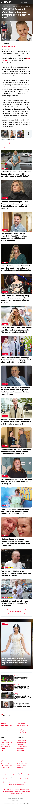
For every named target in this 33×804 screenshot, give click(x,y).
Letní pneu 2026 (21, 758)
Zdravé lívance (20, 744)
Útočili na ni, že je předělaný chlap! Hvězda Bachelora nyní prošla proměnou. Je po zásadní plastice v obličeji (15, 299)
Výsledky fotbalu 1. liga (6, 742)
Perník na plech (20, 750)
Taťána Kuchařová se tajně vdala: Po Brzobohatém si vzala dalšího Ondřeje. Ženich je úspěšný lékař (16, 174)
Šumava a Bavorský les (6, 761)
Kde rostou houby (6, 774)
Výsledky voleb (4, 727)
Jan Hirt (19, 727)
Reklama (12, 789)
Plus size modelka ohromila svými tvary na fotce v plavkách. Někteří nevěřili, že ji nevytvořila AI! (15, 511)
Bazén (10, 777)
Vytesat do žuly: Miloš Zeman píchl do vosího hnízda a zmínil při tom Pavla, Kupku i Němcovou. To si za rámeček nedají (15, 390)
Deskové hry (20, 782)
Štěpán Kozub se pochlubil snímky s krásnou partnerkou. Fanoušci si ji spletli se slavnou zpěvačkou (16, 422)
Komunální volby (5, 732)
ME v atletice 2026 (5, 746)
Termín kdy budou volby (6, 729)
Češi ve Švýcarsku (5, 763)
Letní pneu (14, 782)
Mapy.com (16, 773)
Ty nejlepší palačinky (22, 740)
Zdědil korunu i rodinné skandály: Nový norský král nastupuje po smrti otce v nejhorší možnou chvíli (16, 360)
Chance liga (3, 740)
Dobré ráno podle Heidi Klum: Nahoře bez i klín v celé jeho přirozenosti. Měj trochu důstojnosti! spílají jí (16, 330)
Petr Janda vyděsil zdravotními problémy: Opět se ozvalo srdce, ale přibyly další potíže (16, 573)
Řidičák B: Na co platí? (22, 763)
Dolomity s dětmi (5, 767)
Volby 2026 (3, 723)
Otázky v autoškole (21, 765)
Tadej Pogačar (20, 729)
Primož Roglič (20, 730)
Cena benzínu (14, 774)
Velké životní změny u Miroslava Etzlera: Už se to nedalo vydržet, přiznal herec (14, 603)
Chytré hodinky (12, 784)
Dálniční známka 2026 (22, 760)
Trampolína (23, 777)
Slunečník (29, 777)
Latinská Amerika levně (6, 765)
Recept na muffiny (21, 742)
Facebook (6, 789)
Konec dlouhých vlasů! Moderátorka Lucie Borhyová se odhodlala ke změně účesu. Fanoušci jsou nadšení (16, 268)
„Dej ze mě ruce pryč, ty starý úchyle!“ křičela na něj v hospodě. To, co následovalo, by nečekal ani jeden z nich (15, 542)
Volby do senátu (5, 730)
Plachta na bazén (16, 777)
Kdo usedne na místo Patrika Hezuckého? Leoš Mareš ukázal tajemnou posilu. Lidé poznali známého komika (14, 237)
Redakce (17, 789)
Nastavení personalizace (16, 793)
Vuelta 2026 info (21, 723)
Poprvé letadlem (5, 760)
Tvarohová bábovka (22, 746)
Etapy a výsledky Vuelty (22, 725)
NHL (2, 750)
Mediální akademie (24, 789)
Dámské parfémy (7, 782)
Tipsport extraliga (5, 744)
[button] (16, 31)
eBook (5, 46)
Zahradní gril (23, 778)
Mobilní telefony (18, 781)
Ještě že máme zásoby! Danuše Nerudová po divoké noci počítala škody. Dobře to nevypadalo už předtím (15, 205)
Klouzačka (5, 778)
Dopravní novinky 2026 (22, 761)
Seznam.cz (24, 2)
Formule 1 (3, 748)
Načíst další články (16, 611)
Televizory (26, 782)
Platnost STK (20, 767)
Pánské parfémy (20, 784)
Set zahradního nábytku (13, 778)
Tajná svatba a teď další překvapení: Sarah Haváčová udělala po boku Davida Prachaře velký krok (16, 451)
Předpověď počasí (23, 773)
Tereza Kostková (10, 139)
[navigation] (2, 2)
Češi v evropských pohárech (24, 774)
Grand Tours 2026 (21, 732)
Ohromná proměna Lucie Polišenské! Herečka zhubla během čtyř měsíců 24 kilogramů (16, 481)
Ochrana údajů (18, 791)
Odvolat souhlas (26, 791)
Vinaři (3, 139)
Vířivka (28, 778)
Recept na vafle (20, 748)
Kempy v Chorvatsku (6, 758)
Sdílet (11, 46)
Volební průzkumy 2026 (6, 725)
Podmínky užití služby (8, 791)
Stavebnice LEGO (26, 781)
